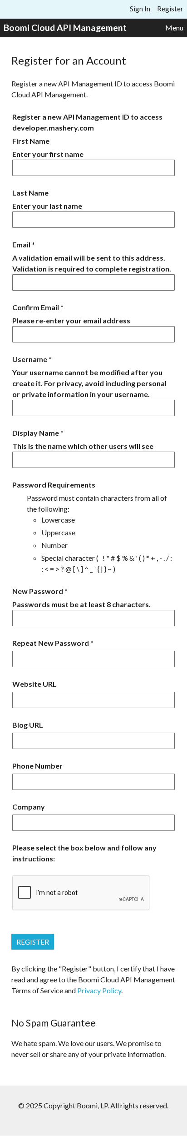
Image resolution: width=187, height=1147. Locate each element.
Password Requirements (53, 484)
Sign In (140, 9)
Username (29, 359)
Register (170, 9)
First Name (30, 140)
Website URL (34, 683)
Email (21, 244)
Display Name (35, 432)
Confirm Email (35, 307)
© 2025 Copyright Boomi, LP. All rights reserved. (93, 1105)
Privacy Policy (99, 990)
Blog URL (27, 724)
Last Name (30, 192)
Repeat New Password (50, 643)
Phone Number (37, 765)
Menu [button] (174, 27)
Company (28, 806)
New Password (37, 591)
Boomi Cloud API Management (65, 27)
